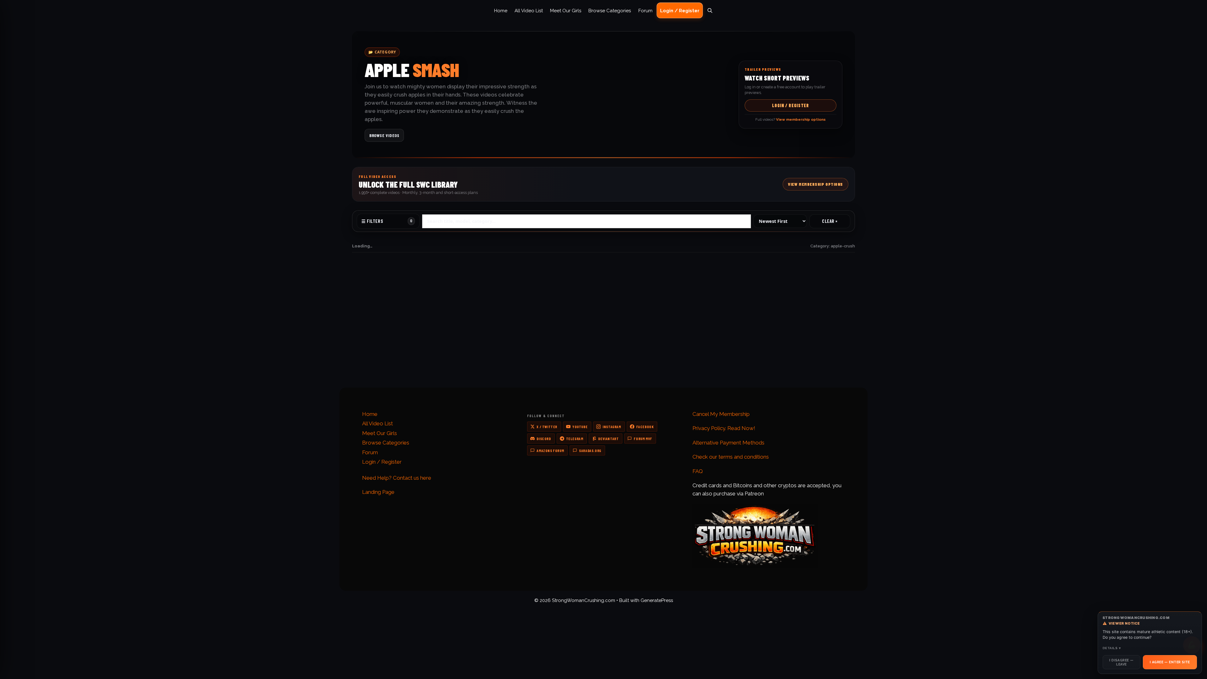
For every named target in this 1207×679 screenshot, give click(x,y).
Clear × (830, 221)
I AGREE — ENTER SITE (1170, 662)
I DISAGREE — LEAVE (1121, 662)
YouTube (579, 426)
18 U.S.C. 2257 (751, 347)
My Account (623, 331)
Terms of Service (755, 339)
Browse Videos (384, 135)
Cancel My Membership (721, 414)
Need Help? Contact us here (396, 478)
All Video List (529, 11)
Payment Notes (500, 339)
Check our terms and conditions (730, 457)
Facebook (645, 426)
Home (500, 11)
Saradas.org (590, 450)
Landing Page (378, 492)
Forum (645, 11)
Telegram (574, 438)
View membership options (651, 371)
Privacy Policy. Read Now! (723, 428)
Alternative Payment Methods (728, 442)
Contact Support (374, 331)
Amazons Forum (550, 450)
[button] (603, 184)
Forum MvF (643, 438)
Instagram (612, 426)
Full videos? (790, 119)
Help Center (369, 347)
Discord (544, 438)
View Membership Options (815, 184)
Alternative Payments (506, 331)
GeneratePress (657, 600)
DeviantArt (608, 438)
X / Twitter (547, 426)
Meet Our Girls (565, 11)
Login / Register (679, 11)
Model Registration (630, 347)
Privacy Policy (751, 331)
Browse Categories (609, 11)
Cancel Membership (631, 339)
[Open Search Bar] (710, 11)
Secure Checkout (502, 347)
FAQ (361, 339)
